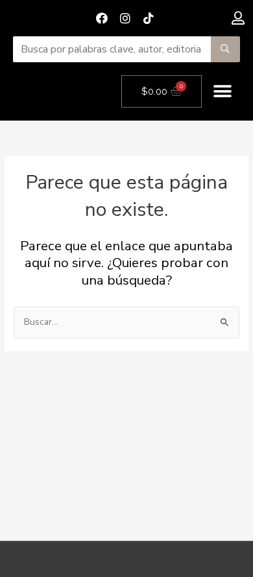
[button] (222, 91)
